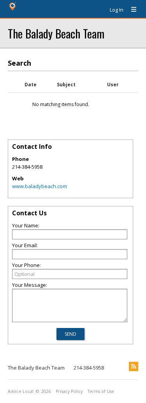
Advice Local (20, 391)
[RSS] (133, 366)
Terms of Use (101, 391)
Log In (116, 9)
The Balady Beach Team (56, 33)
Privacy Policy (69, 391)
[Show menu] (130, 9)
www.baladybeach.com (39, 186)
